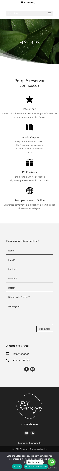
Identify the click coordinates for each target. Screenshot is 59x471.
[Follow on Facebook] (26, 369)
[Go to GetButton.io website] (52, 468)
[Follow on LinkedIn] (32, 433)
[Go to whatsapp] (52, 462)
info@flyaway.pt (21, 353)
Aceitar (17, 466)
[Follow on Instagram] (32, 369)
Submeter (44, 328)
